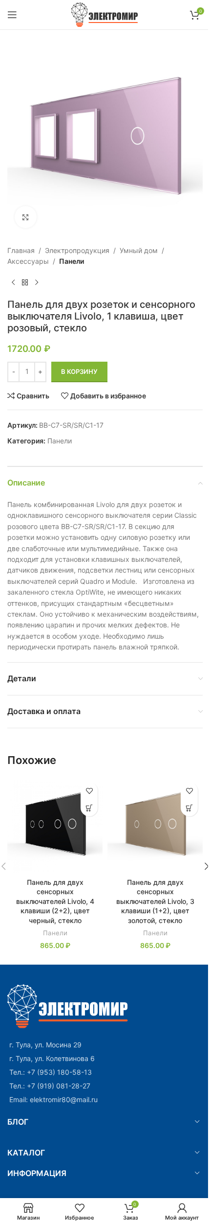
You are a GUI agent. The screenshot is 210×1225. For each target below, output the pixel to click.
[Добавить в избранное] (89, 790)
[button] (89, 807)
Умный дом (139, 250)
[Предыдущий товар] (13, 283)
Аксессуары (28, 261)
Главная (21, 250)
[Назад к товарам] (25, 283)
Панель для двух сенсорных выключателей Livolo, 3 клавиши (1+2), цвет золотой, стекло (155, 901)
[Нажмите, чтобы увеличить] (26, 217)
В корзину (79, 371)
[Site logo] (105, 14)
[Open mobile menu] (12, 14)
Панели (71, 261)
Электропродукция (77, 250)
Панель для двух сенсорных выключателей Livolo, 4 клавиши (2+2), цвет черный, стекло (55, 901)
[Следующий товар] (36, 283)
